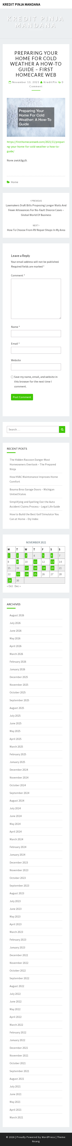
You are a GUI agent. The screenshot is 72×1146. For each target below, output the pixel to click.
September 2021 (19, 1071)
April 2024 (15, 831)
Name (15, 327)
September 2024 (19, 793)
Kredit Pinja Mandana (21, 4)
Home (14, 182)
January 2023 (17, 947)
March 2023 (16, 932)
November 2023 (19, 870)
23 (18, 574)
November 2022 (19, 963)
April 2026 (15, 646)
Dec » (18, 586)
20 (52, 568)
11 (35, 561)
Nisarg (36, 1141)
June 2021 (15, 1094)
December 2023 (19, 862)
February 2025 (18, 754)
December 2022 (19, 955)
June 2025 (15, 723)
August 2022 (17, 986)
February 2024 (18, 847)
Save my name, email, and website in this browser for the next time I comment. (35, 381)
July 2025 (15, 715)
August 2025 (17, 708)
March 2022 (16, 1024)
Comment (18, 275)
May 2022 (15, 1009)
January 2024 (17, 854)
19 (43, 568)
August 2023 (17, 893)
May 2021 (15, 1102)
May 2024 (15, 824)
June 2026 (15, 630)
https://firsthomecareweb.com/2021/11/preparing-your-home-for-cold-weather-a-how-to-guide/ (35, 146)
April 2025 (15, 739)
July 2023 (15, 901)
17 (26, 568)
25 (35, 574)
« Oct (10, 586)
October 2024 (18, 785)
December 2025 (19, 677)
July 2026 (15, 623)
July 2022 (15, 993)
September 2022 (19, 978)
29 (9, 580)
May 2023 (15, 916)
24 (26, 574)
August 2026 (17, 615)
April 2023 (15, 924)
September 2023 (19, 885)
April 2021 (15, 1109)
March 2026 (16, 654)
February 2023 (18, 939)
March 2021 (16, 1117)
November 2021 (19, 1055)
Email (15, 343)
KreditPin (50, 82)
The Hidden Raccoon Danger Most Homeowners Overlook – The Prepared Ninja (33, 464)
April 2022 (15, 1017)
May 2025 (15, 731)
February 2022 (18, 1032)
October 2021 (18, 1063)
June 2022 (15, 1001)
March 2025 (16, 746)
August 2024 (17, 800)
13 (52, 561)
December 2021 (19, 1047)
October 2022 (18, 970)
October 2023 (18, 878)
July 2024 (15, 808)
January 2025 (17, 762)
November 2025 (19, 684)
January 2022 (17, 1040)
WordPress (48, 1137)
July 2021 (15, 1086)
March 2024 (16, 839)
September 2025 (19, 700)
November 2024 (19, 777)
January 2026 (17, 669)
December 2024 (19, 769)
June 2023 (15, 909)
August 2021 (17, 1078)
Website (16, 360)
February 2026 (18, 661)
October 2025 (18, 692)
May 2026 (15, 638)
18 (35, 568)
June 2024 (15, 816)
